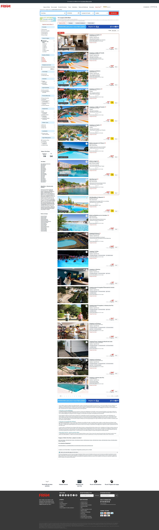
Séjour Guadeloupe (44, 174)
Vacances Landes (43, 225)
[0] (154, 7)
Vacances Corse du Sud (44, 220)
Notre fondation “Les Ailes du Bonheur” (67, 507)
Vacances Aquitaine (44, 224)
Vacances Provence (44, 216)
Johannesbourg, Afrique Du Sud (81, 445)
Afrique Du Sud (74, 445)
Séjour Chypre (43, 175)
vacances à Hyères (82, 20)
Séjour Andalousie (43, 180)
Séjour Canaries (43, 168)
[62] (45, 58)
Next (87, 42)
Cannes (95, 416)
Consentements (84, 514)
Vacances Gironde (43, 227)
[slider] (41, 67)
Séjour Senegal (43, 171)
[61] (45, 60)
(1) (47, 24)
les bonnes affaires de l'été (86, 1)
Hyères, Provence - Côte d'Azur (110, 440)
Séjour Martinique (43, 173)
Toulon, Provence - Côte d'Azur (74, 440)
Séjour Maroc (43, 167)
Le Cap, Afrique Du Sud (89, 445)
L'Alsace (51, 206)
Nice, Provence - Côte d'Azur (83, 440)
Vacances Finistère (44, 229)
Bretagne (62, 445)
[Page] (60, 495)
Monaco (102, 407)
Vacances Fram (42, 9)
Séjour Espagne (43, 179)
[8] (45, 57)
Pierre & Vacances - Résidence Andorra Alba (47, 203)
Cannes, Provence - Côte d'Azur (91, 440)
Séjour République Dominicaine (45, 163)
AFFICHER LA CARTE (47, 19)
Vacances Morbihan (44, 230)
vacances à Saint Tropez (65, 20)
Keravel (48, 209)
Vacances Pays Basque (44, 222)
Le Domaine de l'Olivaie (49, 195)
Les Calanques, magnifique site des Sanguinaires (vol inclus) (48, 207)
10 (78, 396)
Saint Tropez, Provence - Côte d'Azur (63, 440)
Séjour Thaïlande (43, 169)
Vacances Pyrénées (44, 228)
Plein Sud (51, 193)
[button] (47, 483)
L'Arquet (47, 196)
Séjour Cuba (42, 172)
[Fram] (6, 6)
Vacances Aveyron (43, 223)
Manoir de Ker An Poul (48, 208)
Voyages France (48, 9)
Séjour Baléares (43, 178)
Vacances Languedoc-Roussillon (46, 221)
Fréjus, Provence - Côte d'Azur (100, 440)
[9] (45, 61)
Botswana (70, 445)
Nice (99, 424)
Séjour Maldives (43, 181)
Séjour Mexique (43, 170)
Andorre (59, 445)
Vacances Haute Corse (44, 219)
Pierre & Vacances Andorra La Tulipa (48, 202)
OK (116, 495)
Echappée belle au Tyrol (45, 204)
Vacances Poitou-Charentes (45, 226)
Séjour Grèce (43, 176)
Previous (59, 42)
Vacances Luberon (44, 217)
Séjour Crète (42, 177)
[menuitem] (46, 7)
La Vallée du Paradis (47, 192)
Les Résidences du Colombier (48, 191)
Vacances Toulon (43, 218)
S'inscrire (97, 495)
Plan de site (83, 513)
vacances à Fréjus (72, 20)
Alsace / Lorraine (66, 445)
